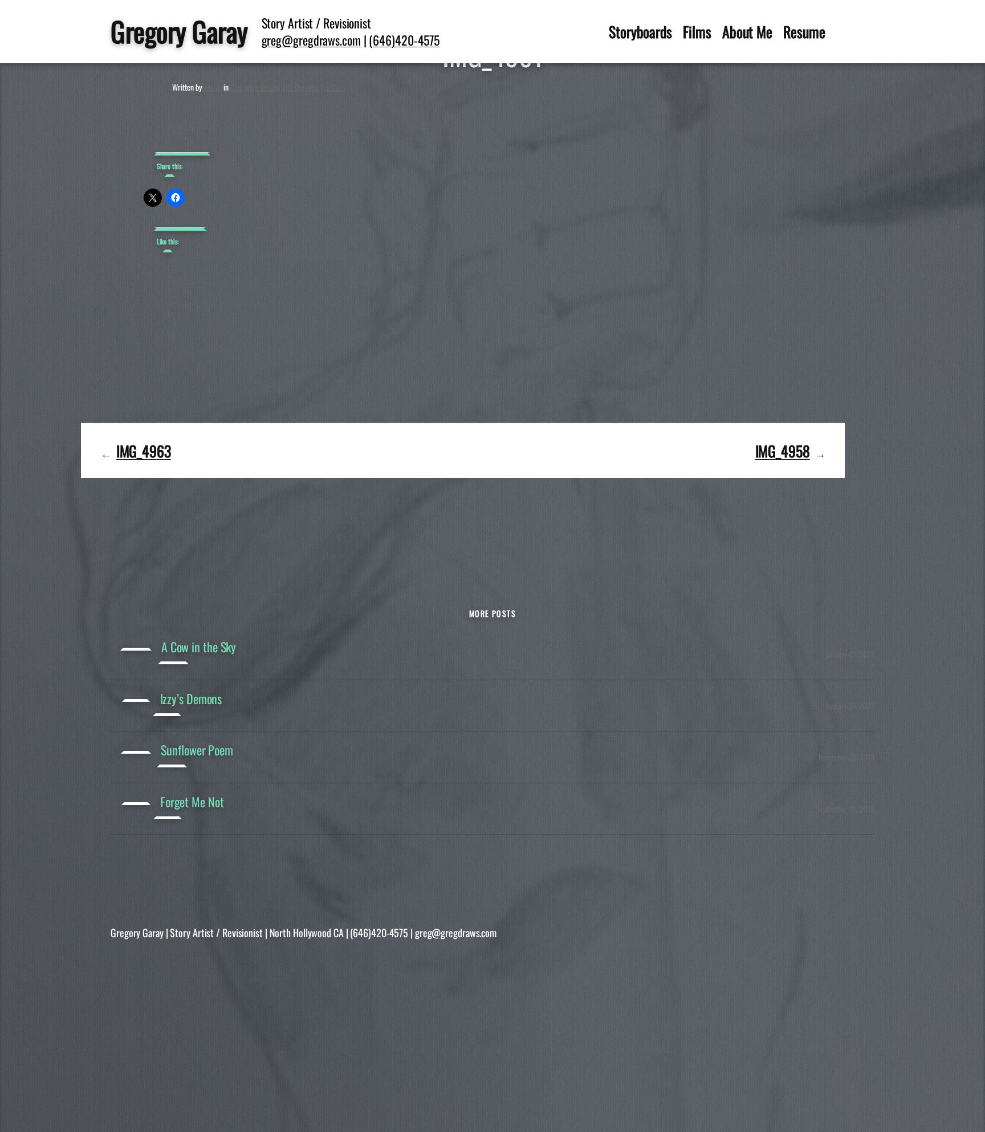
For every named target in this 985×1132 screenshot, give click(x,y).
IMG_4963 (143, 450)
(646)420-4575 (404, 40)
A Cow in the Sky (198, 647)
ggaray (212, 87)
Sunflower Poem (197, 750)
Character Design (254, 87)
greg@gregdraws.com (311, 40)
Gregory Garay (179, 31)
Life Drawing (300, 87)
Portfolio (333, 87)
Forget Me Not (192, 802)
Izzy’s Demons (191, 699)
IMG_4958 (782, 450)
